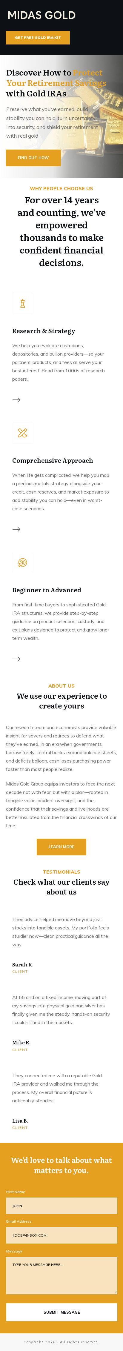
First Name (15, 1191)
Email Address (19, 1221)
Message (14, 1251)
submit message (62, 1312)
